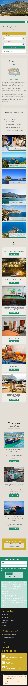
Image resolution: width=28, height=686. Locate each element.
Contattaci (5, 617)
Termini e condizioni (11, 568)
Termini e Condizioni (8, 620)
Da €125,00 (13, 495)
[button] (14, 33)
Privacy (4, 623)
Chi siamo (5, 614)
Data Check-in (6, 36)
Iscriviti (9, 573)
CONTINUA (13, 254)
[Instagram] (15, 651)
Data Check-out (7, 41)
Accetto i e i (13, 569)
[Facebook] (3, 651)
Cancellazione (11, 576)
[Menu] (26, 22)
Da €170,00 (13, 528)
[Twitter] (7, 651)
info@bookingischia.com (13, 668)
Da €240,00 (13, 461)
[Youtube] (11, 651)
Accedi (4, 625)
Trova (15, 47)
